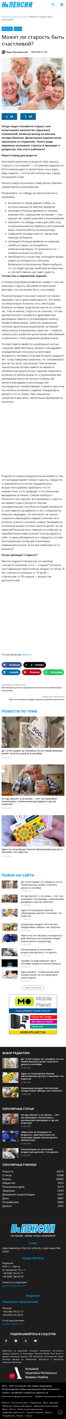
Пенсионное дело (19, 1402)
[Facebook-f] (6, 1341)
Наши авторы (33, 1258)
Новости (6, 1402)
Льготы (12, 1409)
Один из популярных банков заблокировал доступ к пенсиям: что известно (32, 851)
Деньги (48, 1412)
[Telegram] (16, 1341)
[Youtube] (35, 1341)
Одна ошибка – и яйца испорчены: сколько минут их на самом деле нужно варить (40, 974)
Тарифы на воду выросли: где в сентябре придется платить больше (41, 962)
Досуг (5, 1409)
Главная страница (10, 16)
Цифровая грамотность (13, 1412)
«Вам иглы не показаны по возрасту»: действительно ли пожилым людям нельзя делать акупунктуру (42, 938)
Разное (19, 1415)
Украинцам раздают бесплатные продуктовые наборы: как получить (41, 926)
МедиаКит (33, 1295)
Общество (7, 28)
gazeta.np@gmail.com (14, 1285)
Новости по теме (19, 711)
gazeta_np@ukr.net (12, 1323)
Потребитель (8, 1415)
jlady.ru (27, 654)
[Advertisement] (33, 439)
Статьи (24, 16)
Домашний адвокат (23, 1406)
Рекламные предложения (20, 1301)
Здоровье (53, 1402)
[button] (61, 4)
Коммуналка (35, 1402)
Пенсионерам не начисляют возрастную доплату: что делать (39, 951)
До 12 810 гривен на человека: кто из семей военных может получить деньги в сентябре (32, 752)
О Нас (33, 1243)
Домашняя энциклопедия (46, 1406)
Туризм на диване (35, 1412)
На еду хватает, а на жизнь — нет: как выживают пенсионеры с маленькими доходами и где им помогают (30, 801)
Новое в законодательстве (30, 1409)
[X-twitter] (25, 1341)
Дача (45, 1402)
